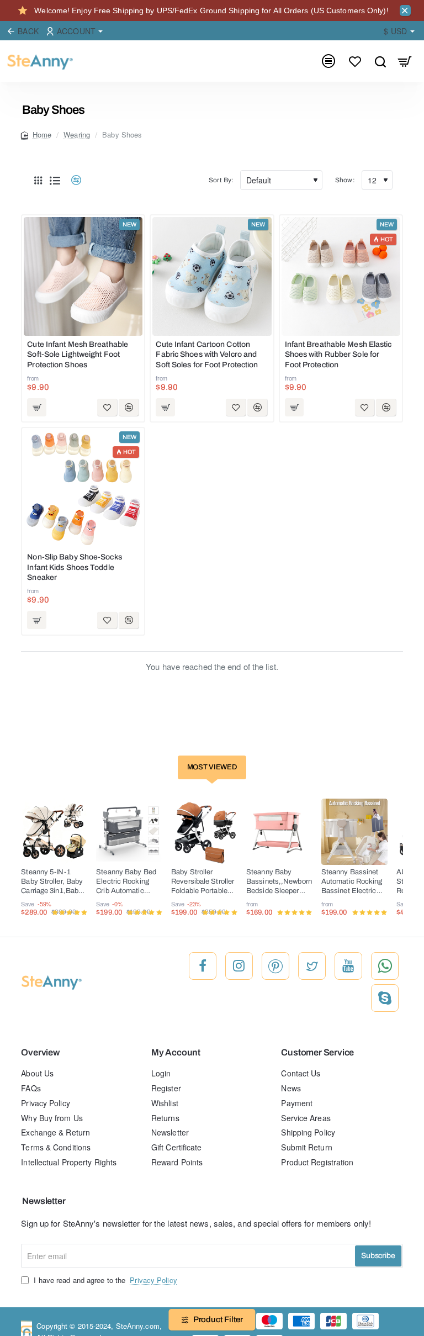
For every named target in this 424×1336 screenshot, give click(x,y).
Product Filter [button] (218, 1319)
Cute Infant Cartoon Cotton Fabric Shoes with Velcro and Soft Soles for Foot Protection (207, 354)
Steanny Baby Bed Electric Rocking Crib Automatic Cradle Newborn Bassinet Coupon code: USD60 (126, 882)
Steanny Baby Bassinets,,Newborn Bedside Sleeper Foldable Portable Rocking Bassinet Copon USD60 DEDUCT (279, 882)
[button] (36, 407)
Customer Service (317, 1052)
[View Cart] (405, 61)
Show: (345, 180)
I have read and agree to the (104, 1280)
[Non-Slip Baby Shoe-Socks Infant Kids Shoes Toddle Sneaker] (83, 489)
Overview (40, 1052)
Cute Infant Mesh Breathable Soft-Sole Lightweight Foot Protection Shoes (77, 354)
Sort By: (221, 180)
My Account (175, 1052)
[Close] (405, 10)
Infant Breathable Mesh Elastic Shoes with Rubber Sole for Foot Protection (338, 354)
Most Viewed (212, 767)
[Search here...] (380, 61)
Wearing (76, 134)
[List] (54, 180)
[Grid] (38, 180)
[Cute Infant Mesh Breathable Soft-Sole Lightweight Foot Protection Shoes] (83, 276)
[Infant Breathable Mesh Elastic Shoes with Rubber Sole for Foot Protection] (341, 276)
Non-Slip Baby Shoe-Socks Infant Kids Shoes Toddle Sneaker (74, 567)
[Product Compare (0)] (72, 180)
